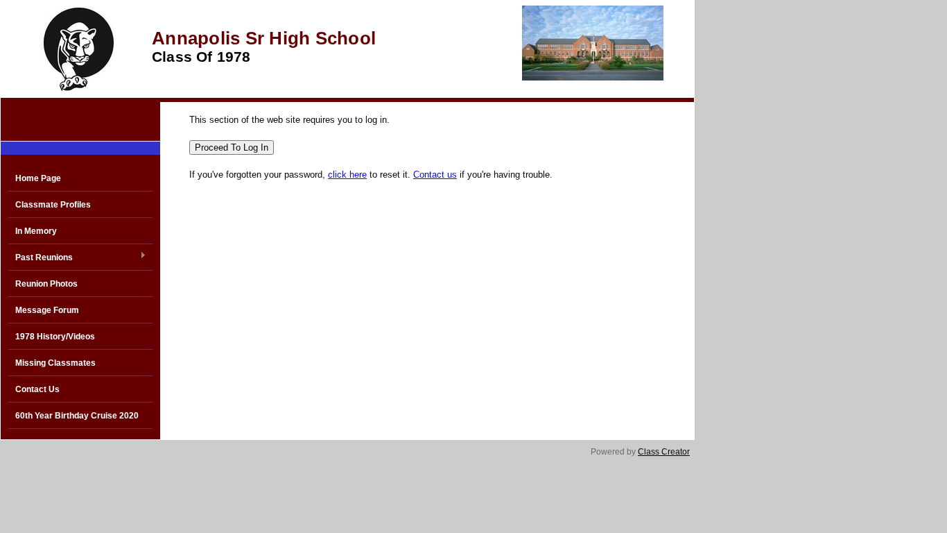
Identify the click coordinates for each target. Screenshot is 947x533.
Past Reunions (40, 258)
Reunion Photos (46, 284)
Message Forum (47, 310)
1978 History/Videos (55, 336)
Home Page (38, 178)
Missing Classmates (55, 363)
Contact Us (37, 389)
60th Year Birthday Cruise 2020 (77, 416)
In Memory (36, 231)
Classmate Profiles (53, 205)
